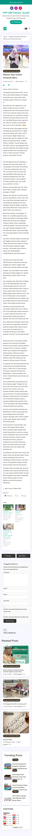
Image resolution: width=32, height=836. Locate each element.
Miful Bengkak (20, 81)
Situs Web (6, 601)
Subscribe (17, 22)
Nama (5, 588)
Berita (14, 770)
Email (5, 594)
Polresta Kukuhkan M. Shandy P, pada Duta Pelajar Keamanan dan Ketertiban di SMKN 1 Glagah (19, 768)
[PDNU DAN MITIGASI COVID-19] (8, 507)
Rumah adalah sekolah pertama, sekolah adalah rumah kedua (13, 671)
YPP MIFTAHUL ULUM (16, 13)
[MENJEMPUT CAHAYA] (20, 507)
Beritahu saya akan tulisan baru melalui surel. (16, 617)
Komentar (6, 572)
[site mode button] (25, 28)
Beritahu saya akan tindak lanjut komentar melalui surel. (15, 610)
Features (15, 791)
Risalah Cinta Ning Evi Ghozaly (11, 71)
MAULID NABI (7, 740)
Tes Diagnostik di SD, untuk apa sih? (15, 704)
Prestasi (15, 759)
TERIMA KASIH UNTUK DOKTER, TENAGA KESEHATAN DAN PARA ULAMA (7, 534)
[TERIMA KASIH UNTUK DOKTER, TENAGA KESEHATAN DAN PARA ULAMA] (8, 527)
